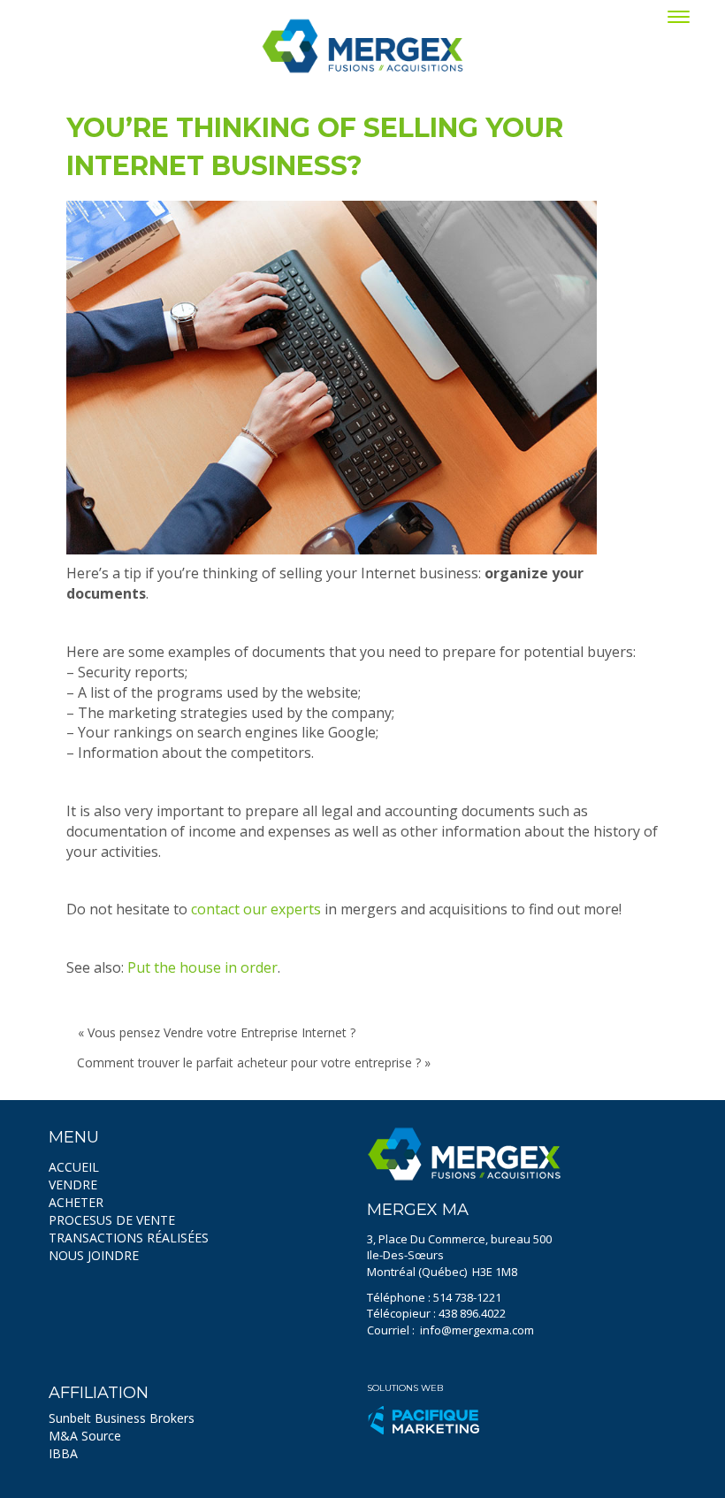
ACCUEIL (74, 1166)
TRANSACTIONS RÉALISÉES (129, 1237)
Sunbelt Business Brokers (122, 1418)
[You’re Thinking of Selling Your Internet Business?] (331, 377)
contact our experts (256, 909)
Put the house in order (202, 967)
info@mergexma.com (477, 1330)
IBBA (63, 1453)
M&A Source (85, 1435)
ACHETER (76, 1202)
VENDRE (73, 1184)
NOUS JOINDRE (94, 1255)
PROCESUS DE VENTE (112, 1219)
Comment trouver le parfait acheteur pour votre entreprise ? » (254, 1062)
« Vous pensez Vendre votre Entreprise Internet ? (216, 1032)
